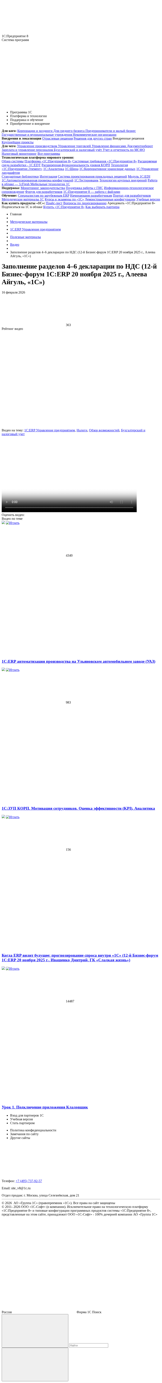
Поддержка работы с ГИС (84, 188)
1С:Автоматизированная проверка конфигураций (37, 180)
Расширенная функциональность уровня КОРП (76, 165)
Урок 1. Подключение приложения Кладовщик (45, 1107)
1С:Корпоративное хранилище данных (107, 169)
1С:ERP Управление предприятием (49, 430)
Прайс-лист (54, 203)
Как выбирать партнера (102, 207)
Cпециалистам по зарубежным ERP (43, 195)
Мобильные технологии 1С (50, 184)
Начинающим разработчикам (91, 195)
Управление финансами (109, 146)
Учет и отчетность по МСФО (124, 150)
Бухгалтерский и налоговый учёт (78, 150)
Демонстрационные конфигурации (110, 199)
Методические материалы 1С (23, 199)
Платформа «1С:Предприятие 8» (48, 161)
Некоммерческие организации (94, 134)
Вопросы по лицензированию (85, 203)
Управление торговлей (75, 146)
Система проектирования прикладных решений (92, 176)
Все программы (49, 153)
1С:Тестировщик (86, 180)
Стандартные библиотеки (20, 176)
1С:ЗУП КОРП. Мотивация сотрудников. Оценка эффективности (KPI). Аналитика (78, 808)
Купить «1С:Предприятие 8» (64, 207)
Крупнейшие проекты (18, 142)
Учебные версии (148, 199)
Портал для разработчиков (132, 195)
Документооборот (140, 146)
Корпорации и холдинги (35, 131)
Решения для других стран (93, 138)
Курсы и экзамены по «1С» (64, 199)
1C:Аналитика (53, 169)
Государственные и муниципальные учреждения (37, 134)
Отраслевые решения (57, 138)
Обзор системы (13, 161)
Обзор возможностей (104, 430)
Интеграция (48, 176)
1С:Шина (71, 169)
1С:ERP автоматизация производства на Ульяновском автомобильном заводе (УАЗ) (78, 661)
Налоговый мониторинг (19, 153)
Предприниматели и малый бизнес (110, 131)
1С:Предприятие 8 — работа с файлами (91, 191)
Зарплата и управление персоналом (28, 150)
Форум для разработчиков (43, 191)
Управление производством (37, 146)
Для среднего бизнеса (69, 131)
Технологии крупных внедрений (123, 180)
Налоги (82, 430)
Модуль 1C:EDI (139, 176)
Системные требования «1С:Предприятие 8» (104, 161)
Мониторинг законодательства (43, 188)
